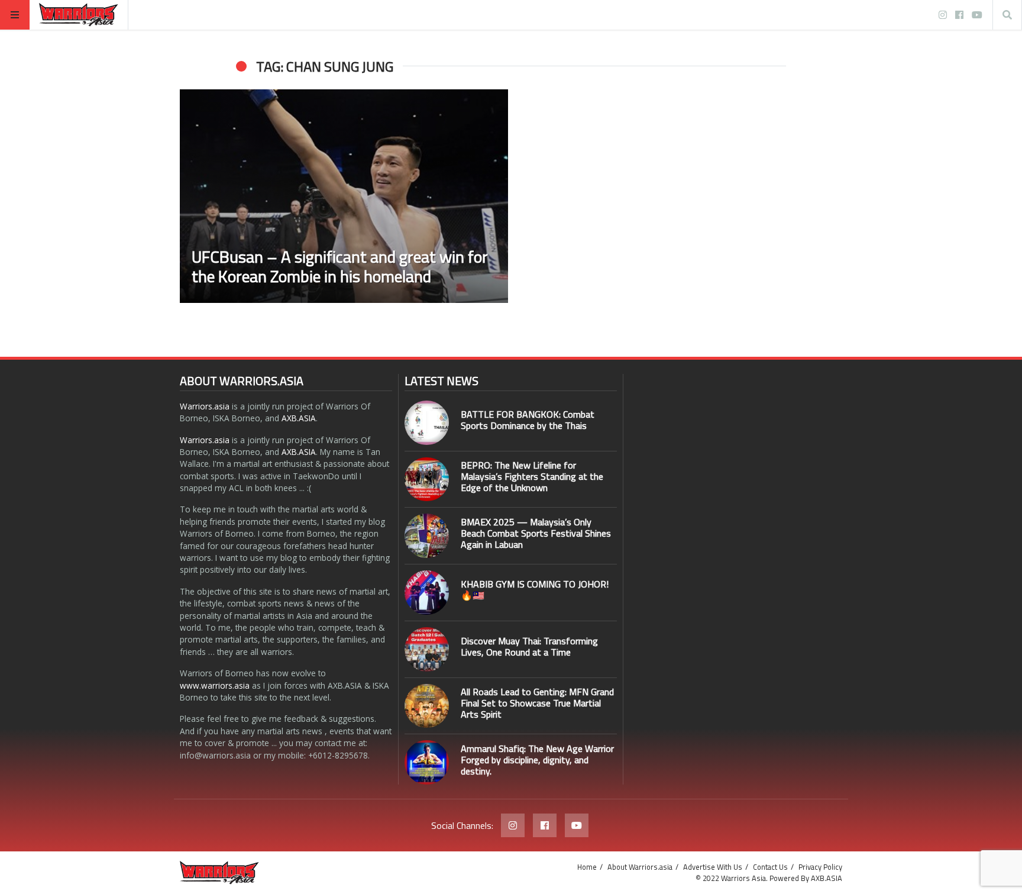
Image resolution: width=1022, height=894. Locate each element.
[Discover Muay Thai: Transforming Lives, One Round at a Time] (427, 649)
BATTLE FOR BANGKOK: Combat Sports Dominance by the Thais (527, 420)
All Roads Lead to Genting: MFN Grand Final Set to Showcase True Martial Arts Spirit (537, 703)
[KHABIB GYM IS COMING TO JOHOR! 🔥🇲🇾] (427, 592)
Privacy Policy (820, 867)
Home (587, 867)
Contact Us (770, 867)
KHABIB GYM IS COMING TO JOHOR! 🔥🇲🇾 (535, 589)
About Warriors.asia (639, 867)
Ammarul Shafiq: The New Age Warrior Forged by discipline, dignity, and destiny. (537, 759)
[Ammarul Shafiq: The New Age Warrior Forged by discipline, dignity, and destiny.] (427, 762)
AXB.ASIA (299, 418)
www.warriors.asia (215, 685)
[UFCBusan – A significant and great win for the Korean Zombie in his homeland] (344, 196)
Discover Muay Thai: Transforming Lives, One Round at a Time (529, 646)
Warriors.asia (204, 406)
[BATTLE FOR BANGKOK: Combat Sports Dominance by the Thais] (427, 423)
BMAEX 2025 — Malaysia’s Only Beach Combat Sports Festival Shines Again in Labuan (536, 533)
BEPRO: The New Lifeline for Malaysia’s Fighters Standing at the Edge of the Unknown (532, 476)
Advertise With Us (712, 867)
